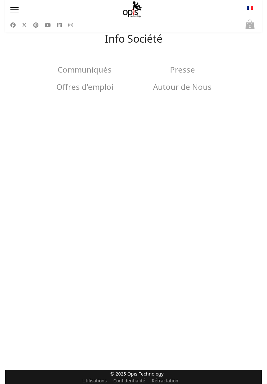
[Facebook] (13, 25)
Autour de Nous (182, 86)
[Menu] (48, 10)
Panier (250, 26)
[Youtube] (48, 25)
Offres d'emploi (84, 86)
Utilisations (94, 380)
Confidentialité (129, 380)
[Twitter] (24, 25)
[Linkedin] (59, 25)
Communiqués (85, 69)
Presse (182, 69)
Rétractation (165, 380)
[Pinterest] (35, 25)
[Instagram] (70, 25)
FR (250, 10)
